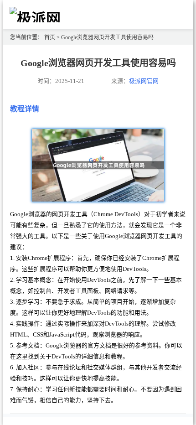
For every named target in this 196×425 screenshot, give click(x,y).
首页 (49, 37)
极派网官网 (144, 81)
